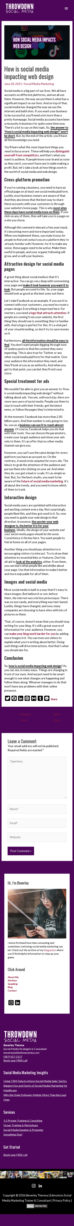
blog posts (50, 950)
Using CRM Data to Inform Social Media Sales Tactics (35, 1081)
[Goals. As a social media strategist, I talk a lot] (11, 1174)
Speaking (13, 983)
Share (54, 699)
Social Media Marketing (39, 83)
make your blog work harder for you (32, 634)
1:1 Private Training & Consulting (22, 1120)
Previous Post (24, 715)
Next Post (57, 715)
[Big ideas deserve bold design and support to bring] (40, 1174)
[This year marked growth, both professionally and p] (55, 1174)
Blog (10, 987)
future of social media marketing (42, 481)
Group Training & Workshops (20, 1125)
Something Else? (13, 1134)
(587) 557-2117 (12, 1056)
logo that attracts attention (48, 313)
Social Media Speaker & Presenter (23, 1129)
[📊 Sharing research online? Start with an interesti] (70, 1174)
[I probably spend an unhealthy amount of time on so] (26, 1174)
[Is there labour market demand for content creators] (48, 1174)
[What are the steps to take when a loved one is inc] (33, 1174)
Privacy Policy (61, 1200)
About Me (13, 977)
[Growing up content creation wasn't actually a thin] (18, 1174)
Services (12, 980)
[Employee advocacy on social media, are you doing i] (3, 1174)
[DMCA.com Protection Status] (37, 1205)
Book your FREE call (15, 1060)
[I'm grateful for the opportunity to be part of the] (63, 1174)
